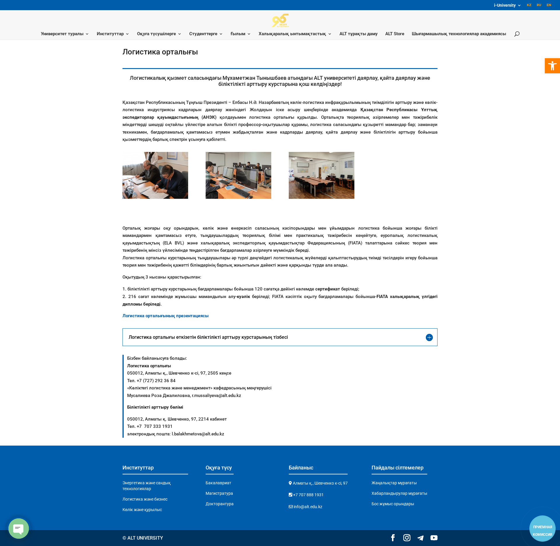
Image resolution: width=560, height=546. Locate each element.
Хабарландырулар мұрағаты (399, 493)
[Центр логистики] (155, 197)
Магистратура (219, 493)
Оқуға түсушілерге (156, 34)
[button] (552, 65)
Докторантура (220, 503)
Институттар (110, 34)
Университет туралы (62, 34)
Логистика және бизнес (145, 499)
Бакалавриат (218, 483)
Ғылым (238, 34)
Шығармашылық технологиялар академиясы (459, 34)
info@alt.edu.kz (307, 506)
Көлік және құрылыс (142, 509)
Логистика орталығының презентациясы (166, 315)
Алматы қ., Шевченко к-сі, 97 (320, 483)
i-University (505, 5)
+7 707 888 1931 (308, 494)
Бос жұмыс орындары (393, 503)
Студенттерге (203, 34)
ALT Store (394, 34)
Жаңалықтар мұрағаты (394, 483)
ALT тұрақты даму (359, 34)
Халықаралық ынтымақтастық (292, 34)
